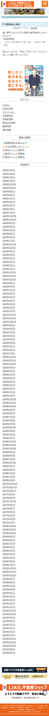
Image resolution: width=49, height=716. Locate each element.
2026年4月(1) (9, 174)
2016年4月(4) (9, 554)
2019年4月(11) (9, 427)
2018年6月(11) (9, 462)
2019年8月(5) (9, 413)
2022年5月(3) (9, 297)
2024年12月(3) (9, 216)
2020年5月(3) (9, 381)
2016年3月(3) (9, 558)
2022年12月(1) (9, 272)
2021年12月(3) (9, 314)
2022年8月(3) (9, 286)
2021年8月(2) (9, 328)
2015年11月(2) (9, 572)
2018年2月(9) (9, 476)
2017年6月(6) (9, 505)
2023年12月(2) (9, 244)
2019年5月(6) (9, 424)
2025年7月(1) (9, 198)
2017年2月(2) (9, 519)
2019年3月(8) (9, 431)
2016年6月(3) (9, 547)
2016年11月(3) (9, 529)
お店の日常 (8, 108)
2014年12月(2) (9, 610)
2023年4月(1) (9, 262)
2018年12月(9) (9, 441)
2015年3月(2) (9, 600)
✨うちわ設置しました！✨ (16, 146)
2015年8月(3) (9, 582)
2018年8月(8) (9, 455)
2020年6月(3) (9, 378)
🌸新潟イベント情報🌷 (14, 150)
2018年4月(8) (9, 469)
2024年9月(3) (9, 223)
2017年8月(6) (9, 498)
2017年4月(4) (9, 512)
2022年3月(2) (9, 304)
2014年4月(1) (9, 631)
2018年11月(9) (9, 445)
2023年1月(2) (9, 269)
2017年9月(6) (9, 494)
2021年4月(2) (9, 343)
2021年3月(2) (9, 346)
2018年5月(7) (9, 466)
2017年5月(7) (9, 508)
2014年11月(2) (9, 614)
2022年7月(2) (9, 290)
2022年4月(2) (9, 300)
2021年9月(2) (9, 325)
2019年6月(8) (9, 420)
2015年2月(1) (9, 603)
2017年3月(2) (9, 515)
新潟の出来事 (9, 123)
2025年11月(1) (9, 188)
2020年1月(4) (9, 395)
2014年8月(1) (9, 621)
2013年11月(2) (9, 642)
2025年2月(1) (9, 209)
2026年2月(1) (9, 177)
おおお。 (7, 105)
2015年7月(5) (9, 586)
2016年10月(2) (9, 533)
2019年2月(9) (9, 434)
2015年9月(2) (9, 579)
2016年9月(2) (9, 536)
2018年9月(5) (9, 452)
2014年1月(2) (9, 635)
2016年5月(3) (9, 550)
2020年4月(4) (9, 385)
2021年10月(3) (9, 321)
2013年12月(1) (9, 638)
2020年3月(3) (9, 388)
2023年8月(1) (9, 251)
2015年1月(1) (9, 607)
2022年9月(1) (9, 283)
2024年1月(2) (9, 240)
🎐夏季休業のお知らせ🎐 (15, 143)
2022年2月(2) (9, 307)
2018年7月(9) (9, 459)
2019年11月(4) (9, 403)
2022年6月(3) (9, 293)
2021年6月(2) (9, 336)
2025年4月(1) (9, 202)
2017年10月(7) (9, 491)
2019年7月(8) (9, 417)
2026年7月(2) (9, 170)
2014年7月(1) (9, 624)
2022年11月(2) (9, 276)
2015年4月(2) (9, 596)
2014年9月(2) (9, 617)
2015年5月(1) (9, 593)
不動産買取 (8, 119)
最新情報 (34, 28)
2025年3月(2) (9, 205)
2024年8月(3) (9, 226)
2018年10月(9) (9, 448)
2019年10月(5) (9, 406)
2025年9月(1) (9, 191)
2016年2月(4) (9, 561)
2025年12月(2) (9, 184)
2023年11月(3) (9, 248)
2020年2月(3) (9, 392)
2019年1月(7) (9, 438)
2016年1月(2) (9, 565)
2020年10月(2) (9, 364)
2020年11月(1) (9, 360)
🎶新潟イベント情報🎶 (14, 157)
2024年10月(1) (9, 219)
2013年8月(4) (9, 653)
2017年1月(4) (9, 522)
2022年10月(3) (9, 279)
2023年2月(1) (9, 265)
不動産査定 (8, 116)
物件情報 (7, 130)
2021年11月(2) (9, 318)
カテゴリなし (9, 112)
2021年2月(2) (9, 350)
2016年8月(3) (9, 540)
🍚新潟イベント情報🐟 (14, 153)
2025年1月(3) (9, 212)
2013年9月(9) (9, 649)
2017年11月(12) (10, 487)
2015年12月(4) (9, 568)
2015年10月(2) (9, 575)
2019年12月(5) (9, 399)
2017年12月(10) (10, 483)
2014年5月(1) (9, 628)
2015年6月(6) (9, 589)
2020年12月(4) (9, 357)
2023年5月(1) (9, 258)
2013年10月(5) (9, 646)
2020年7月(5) (9, 374)
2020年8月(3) (9, 371)
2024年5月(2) (9, 237)
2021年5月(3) (9, 339)
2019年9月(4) (9, 410)
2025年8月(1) (9, 195)
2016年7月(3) (9, 543)
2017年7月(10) (9, 501)
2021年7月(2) (9, 332)
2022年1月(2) (9, 311)
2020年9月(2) (9, 367)
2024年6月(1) (9, 233)
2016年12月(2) (9, 526)
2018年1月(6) (9, 480)
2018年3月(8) (9, 473)
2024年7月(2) (9, 230)
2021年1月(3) (9, 353)
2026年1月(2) (9, 181)
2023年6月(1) (9, 255)
